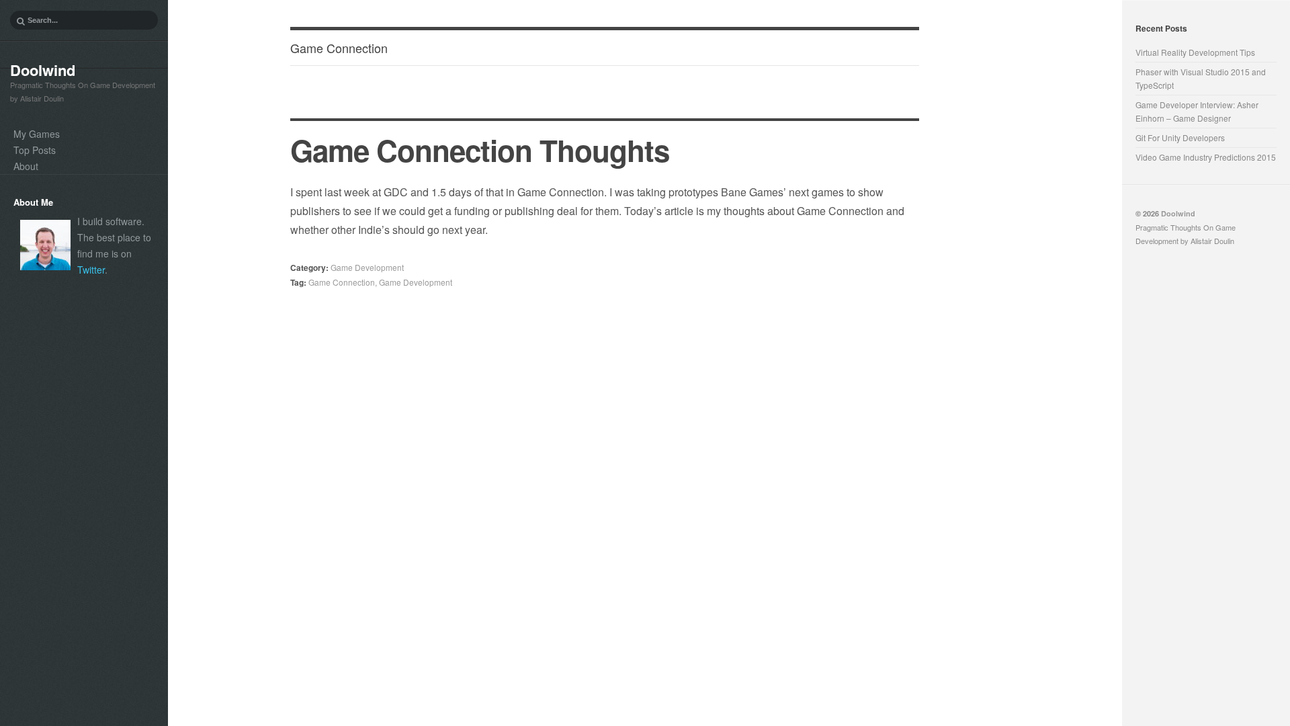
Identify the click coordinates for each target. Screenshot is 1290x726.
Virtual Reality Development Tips (1195, 52)
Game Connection (341, 282)
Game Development (367, 267)
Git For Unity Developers (1180, 137)
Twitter (91, 269)
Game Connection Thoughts (479, 149)
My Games (36, 133)
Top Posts (34, 150)
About (25, 166)
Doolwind (42, 70)
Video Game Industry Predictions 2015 (1205, 157)
